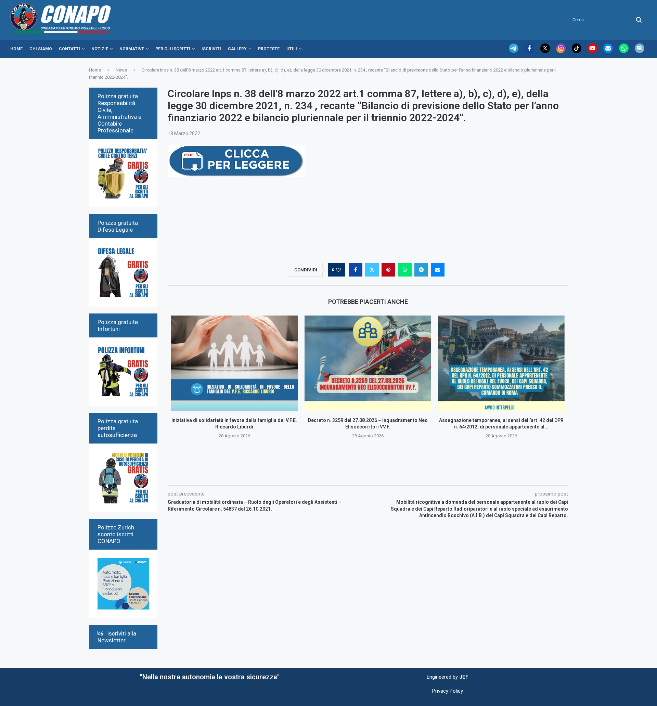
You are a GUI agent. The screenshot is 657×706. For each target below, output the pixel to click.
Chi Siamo (40, 49)
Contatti (69, 49)
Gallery (237, 49)
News (121, 70)
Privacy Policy (447, 691)
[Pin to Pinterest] (388, 270)
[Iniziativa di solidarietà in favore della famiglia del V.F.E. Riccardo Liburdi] (234, 363)
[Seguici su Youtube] (593, 51)
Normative (131, 49)
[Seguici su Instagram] (561, 51)
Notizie (99, 49)
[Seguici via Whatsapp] (624, 51)
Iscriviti (211, 49)
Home (16, 49)
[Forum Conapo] (639, 51)
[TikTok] (577, 51)
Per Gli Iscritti (172, 49)
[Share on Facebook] (355, 270)
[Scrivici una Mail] (608, 51)
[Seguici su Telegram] (514, 51)
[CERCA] (639, 19)
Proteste (269, 49)
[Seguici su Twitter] (545, 51)
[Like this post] (338, 270)
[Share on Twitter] (372, 270)
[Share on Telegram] (421, 270)
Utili (291, 49)
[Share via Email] (438, 270)
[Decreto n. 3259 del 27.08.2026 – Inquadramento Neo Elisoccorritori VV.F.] (368, 363)
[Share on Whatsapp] (405, 270)
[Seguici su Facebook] (530, 51)
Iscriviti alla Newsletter (117, 637)
